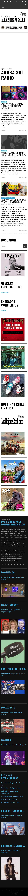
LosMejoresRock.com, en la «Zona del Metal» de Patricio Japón (13, 201)
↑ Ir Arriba (14, 894)
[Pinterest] (13, 1)
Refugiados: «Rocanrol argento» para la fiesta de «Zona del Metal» (14, 154)
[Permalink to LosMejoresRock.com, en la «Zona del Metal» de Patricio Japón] (14, 189)
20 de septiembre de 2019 (11, 157)
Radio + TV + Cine (11, 197)
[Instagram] (7, 1)
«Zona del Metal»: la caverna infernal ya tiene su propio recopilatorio (12, 106)
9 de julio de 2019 (10, 204)
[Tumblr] (19, 1)
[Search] (3, 7)
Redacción (3, 110)
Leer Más (3, 130)
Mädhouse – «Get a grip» (9, 799)
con (8, 745)
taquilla (3, 310)
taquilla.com (5, 292)
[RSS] (16, 1)
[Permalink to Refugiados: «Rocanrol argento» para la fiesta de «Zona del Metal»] (14, 142)
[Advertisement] (14, 50)
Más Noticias (4, 101)
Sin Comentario (23, 130)
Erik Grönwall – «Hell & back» (10, 802)
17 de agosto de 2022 (11, 110)
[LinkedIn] (10, 1)
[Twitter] (22, 1)
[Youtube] (25, 1)
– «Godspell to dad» (11, 788)
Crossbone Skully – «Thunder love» (12, 796)
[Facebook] (4, 1)
